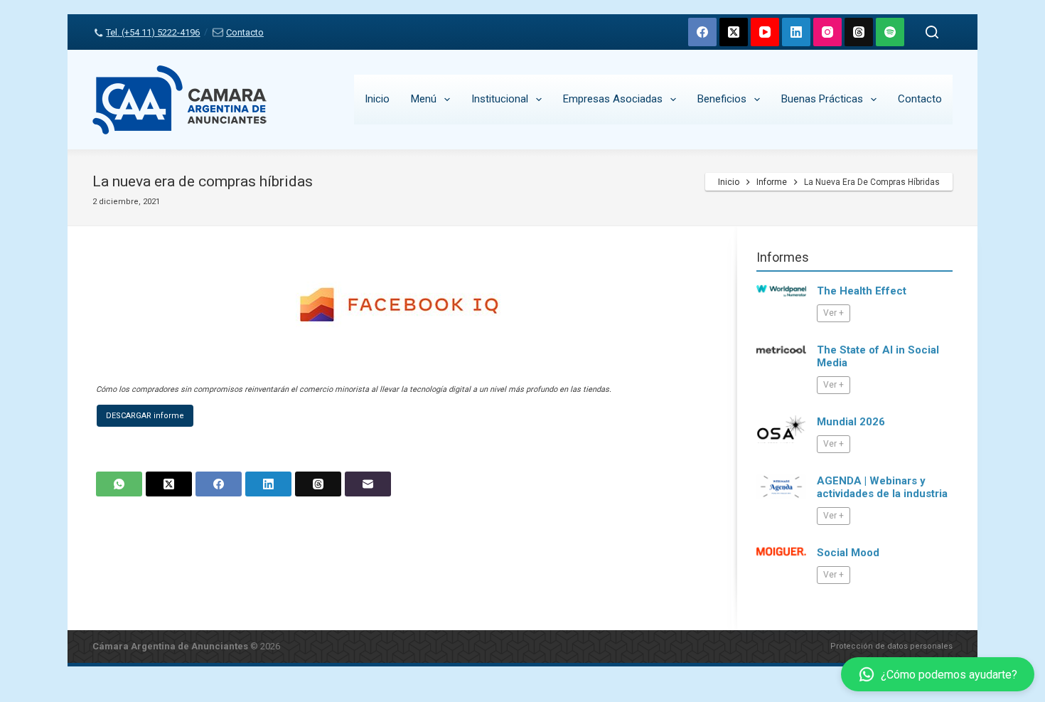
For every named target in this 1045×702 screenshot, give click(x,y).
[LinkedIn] (796, 32)
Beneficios (721, 98)
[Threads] (859, 32)
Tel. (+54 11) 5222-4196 (153, 32)
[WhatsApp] (119, 484)
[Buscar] (932, 32)
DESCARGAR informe (145, 415)
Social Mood (848, 552)
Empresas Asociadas (613, 98)
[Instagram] (827, 32)
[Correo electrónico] (368, 484)
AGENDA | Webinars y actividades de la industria (882, 487)
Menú (423, 98)
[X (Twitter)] (733, 32)
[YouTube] (765, 32)
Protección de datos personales (891, 646)
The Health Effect (861, 290)
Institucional (499, 98)
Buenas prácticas (822, 98)
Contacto (244, 32)
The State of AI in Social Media (878, 356)
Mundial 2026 (851, 421)
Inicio (377, 98)
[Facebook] (702, 32)
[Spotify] (890, 32)
